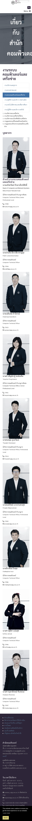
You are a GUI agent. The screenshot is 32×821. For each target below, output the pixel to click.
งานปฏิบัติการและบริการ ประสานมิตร (16, 100)
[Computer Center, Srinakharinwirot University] (16, 2)
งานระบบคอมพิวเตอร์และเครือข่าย (15, 95)
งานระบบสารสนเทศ (10, 90)
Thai (18, 1)
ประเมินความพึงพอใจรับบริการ (13, 728)
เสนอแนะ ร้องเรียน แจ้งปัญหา (13, 723)
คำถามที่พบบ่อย (9, 718)
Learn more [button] (6, 813)
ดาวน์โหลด (7, 725)
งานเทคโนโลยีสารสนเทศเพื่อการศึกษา (16, 105)
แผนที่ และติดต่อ (9, 731)
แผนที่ (4, 756)
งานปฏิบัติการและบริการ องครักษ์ (14, 110)
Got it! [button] (6, 817)
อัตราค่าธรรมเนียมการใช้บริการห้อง (14, 720)
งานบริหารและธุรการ (11, 85)
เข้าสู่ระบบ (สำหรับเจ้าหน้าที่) (12, 733)
